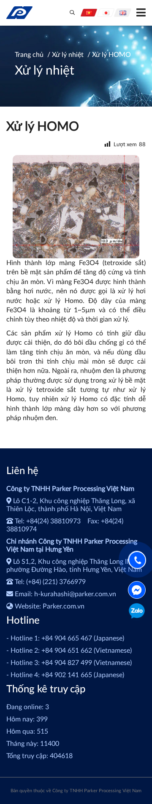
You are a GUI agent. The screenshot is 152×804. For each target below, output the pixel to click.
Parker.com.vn (63, 606)
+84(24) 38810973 (53, 521)
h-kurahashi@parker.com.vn (75, 594)
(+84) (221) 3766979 (56, 582)
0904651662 (137, 612)
